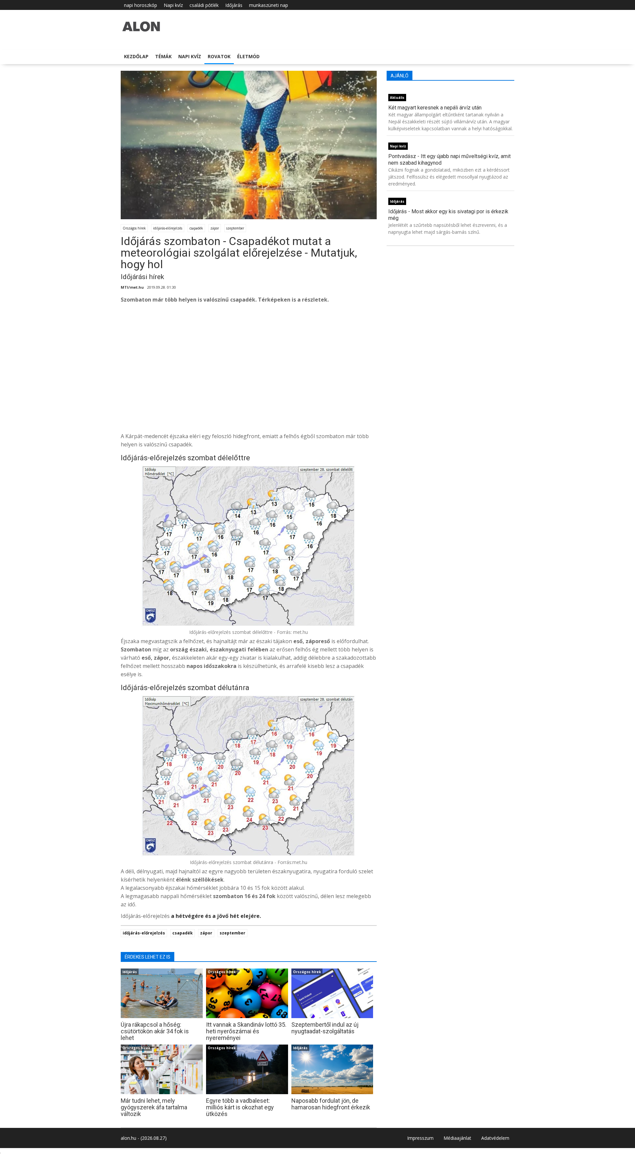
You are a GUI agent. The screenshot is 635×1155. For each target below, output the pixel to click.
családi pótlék (204, 5)
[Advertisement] (319, 377)
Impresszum (420, 1138)
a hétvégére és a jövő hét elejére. (216, 916)
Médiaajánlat (457, 1138)
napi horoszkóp (140, 5)
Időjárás (233, 5)
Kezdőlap (136, 56)
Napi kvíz (173, 5)
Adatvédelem (495, 1138)
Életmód (248, 56)
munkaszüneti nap (268, 5)
